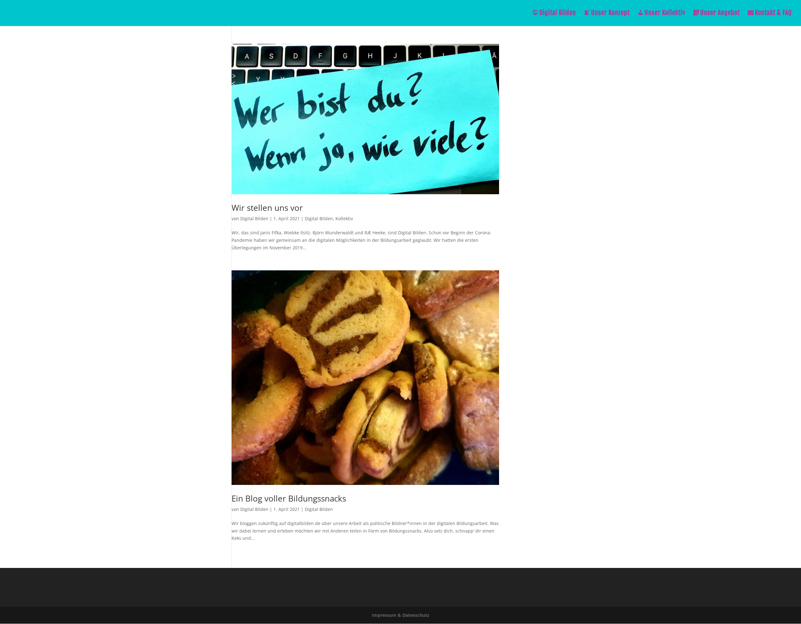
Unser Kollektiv (665, 13)
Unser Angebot (720, 13)
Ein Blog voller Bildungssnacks (289, 498)
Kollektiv (344, 218)
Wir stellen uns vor (267, 207)
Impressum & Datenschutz (400, 615)
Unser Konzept (610, 13)
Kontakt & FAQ (773, 13)
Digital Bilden (557, 13)
